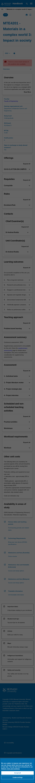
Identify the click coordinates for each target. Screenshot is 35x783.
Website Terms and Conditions (10, 769)
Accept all (17, 773)
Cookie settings (17, 777)
